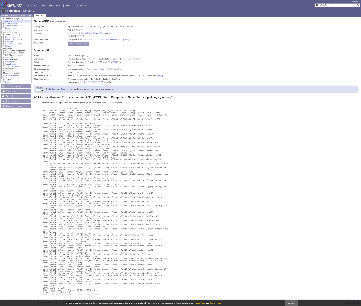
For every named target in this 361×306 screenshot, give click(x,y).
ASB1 (70, 55)
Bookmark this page (14, 106)
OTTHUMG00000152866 (90, 82)
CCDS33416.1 (113, 62)
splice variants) (97, 39)
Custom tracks (12, 91)
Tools (50, 6)
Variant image (10, 64)
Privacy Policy (200, 303)
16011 (128, 26)
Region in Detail (58, 89)
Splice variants (11, 24)
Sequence (7, 30)
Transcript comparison (14, 26)
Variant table (10, 62)
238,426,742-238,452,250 (93, 69)
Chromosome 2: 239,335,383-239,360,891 (85, 33)
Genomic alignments (13, 39)
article (159, 76)
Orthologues (10, 46)
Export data (10, 96)
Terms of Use (215, 303)
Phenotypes (8, 57)
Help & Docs (82, 6)
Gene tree (9, 42)
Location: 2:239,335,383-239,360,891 (16, 15)
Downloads (69, 6)
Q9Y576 (134, 59)
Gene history (10, 82)
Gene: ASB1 (40, 15)
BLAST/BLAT (33, 6)
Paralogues (9, 37)
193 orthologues (111, 39)
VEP (43, 6)
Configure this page (13, 86)
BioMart (59, 6)
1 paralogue (126, 39)
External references (11, 75)
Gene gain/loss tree (13, 44)
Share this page (12, 101)
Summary (7, 21)
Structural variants (12, 66)
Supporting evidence (11, 78)
